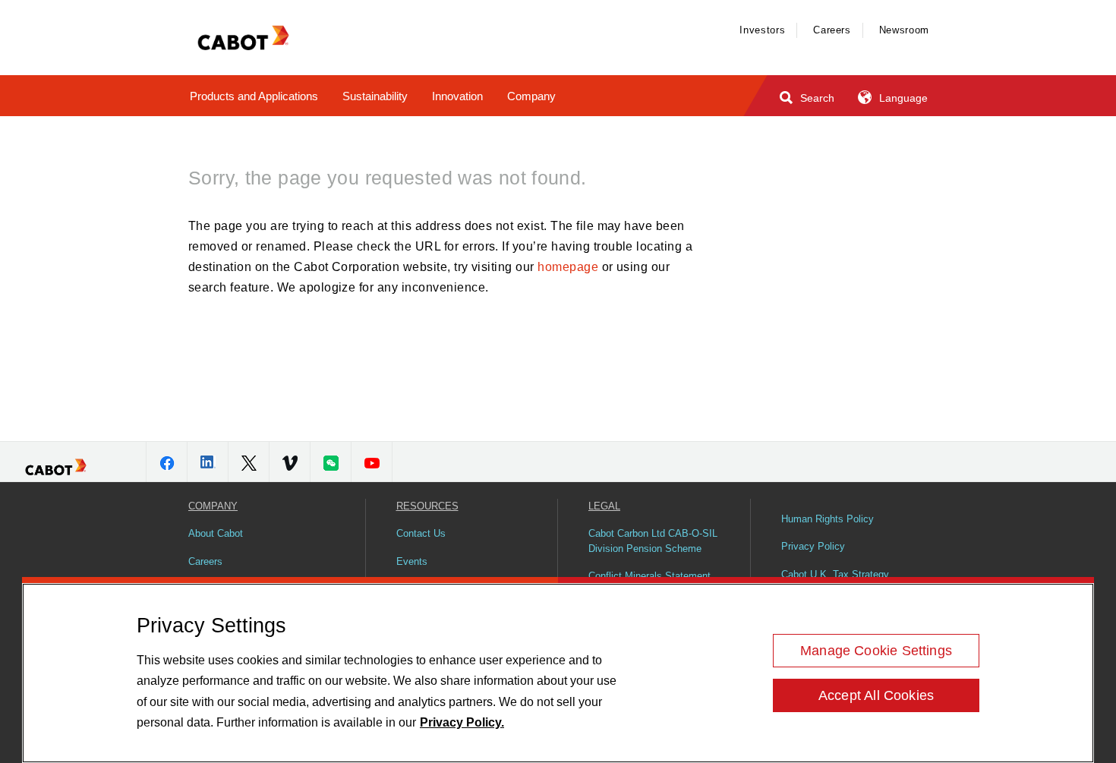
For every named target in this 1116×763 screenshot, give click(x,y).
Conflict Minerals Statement (649, 576)
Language (902, 98)
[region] (558, 673)
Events (411, 561)
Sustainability (375, 96)
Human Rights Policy (827, 519)
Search (815, 98)
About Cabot (215, 533)
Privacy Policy (813, 546)
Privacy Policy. (462, 722)
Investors (762, 30)
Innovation (457, 96)
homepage (568, 266)
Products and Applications (254, 96)
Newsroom (904, 30)
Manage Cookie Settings (876, 650)
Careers (832, 30)
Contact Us (421, 533)
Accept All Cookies (876, 695)
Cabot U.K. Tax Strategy (835, 574)
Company (531, 96)
